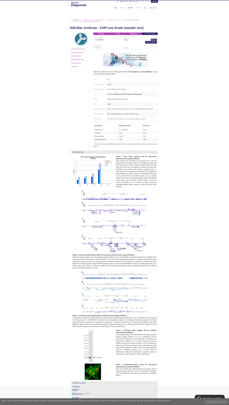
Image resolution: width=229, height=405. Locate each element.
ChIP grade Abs (76, 56)
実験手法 (77, 386)
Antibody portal (76, 63)
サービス (122, 8)
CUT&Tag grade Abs (77, 49)
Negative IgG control (77, 59)
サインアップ (145, 1)
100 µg (125, 48)
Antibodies (74, 66)
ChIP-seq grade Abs (77, 52)
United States (124, 1)
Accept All (209, 402)
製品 (115, 8)
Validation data (79, 152)
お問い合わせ (153, 8)
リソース (138, 8)
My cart (133, 1)
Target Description (80, 383)
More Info (224, 402)
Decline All (216, 402)
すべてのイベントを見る (82, 393)
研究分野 (130, 8)
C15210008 (97, 48)
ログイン (139, 1)
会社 (145, 8)
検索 (155, 1)
